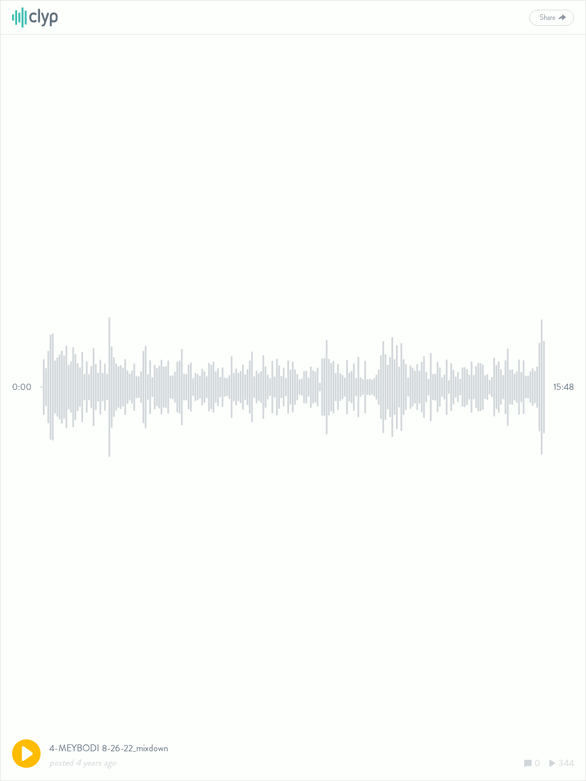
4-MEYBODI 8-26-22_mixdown (108, 748)
